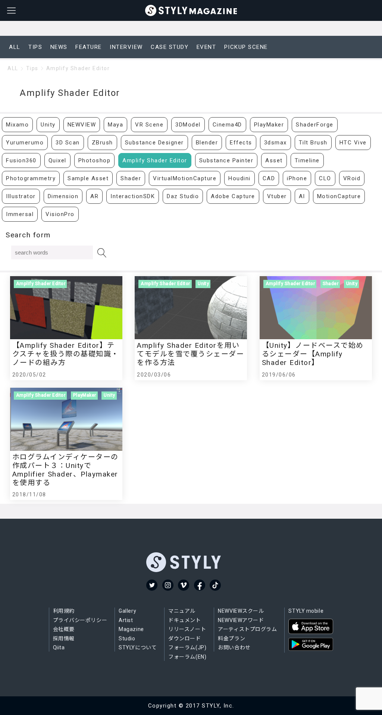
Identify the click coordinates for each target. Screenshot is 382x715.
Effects (241, 142)
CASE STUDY (169, 47)
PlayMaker (269, 124)
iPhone (297, 178)
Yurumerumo (25, 142)
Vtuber (277, 196)
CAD (269, 178)
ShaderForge (315, 124)
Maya (115, 124)
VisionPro (60, 214)
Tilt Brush (313, 142)
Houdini (239, 178)
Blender (207, 142)
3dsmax (275, 142)
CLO (325, 178)
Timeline (307, 160)
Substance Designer (154, 142)
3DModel (188, 124)
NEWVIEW (82, 124)
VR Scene (149, 124)
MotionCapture (339, 196)
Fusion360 (21, 160)
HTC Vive (353, 142)
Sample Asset (88, 178)
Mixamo (17, 124)
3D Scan (68, 142)
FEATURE (88, 47)
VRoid (352, 178)
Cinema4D (227, 124)
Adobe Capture (233, 196)
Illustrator (21, 196)
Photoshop (94, 160)
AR (94, 196)
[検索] (102, 253)
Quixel (57, 160)
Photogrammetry (31, 178)
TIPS (35, 47)
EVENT (206, 47)
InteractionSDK (132, 196)
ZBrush (102, 142)
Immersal (20, 214)
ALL (15, 47)
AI (302, 196)
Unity (48, 124)
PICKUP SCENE (246, 47)
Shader (130, 178)
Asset (274, 160)
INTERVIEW (126, 47)
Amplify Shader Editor (78, 68)
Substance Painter (226, 160)
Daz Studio (183, 196)
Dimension (63, 196)
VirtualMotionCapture (184, 178)
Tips (32, 68)
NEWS (59, 47)
